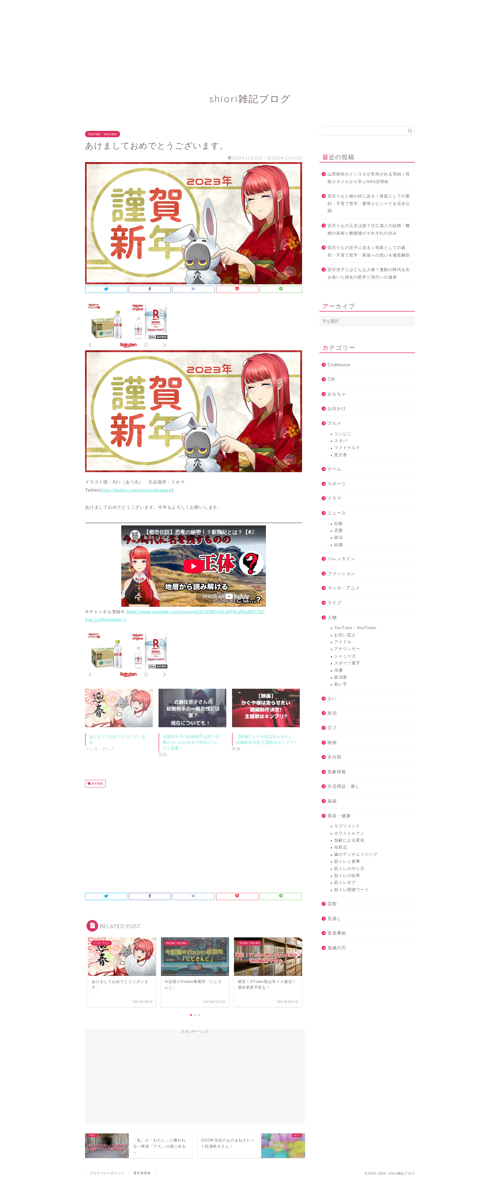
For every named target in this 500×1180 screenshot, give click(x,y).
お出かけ (337, 408)
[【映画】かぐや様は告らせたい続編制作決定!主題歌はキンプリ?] (266, 708)
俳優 (338, 670)
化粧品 (340, 847)
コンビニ (343, 434)
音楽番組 (337, 932)
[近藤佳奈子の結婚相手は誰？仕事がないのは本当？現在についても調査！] (192, 708)
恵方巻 (340, 455)
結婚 (338, 545)
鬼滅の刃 (337, 947)
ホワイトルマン (349, 833)
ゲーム (334, 468)
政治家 (340, 677)
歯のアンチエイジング (356, 854)
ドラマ (334, 498)
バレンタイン (341, 558)
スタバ (340, 441)
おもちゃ (337, 393)
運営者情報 (142, 1173)
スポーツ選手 (347, 663)
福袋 (332, 800)
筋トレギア (345, 882)
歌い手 (340, 684)
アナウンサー (347, 649)
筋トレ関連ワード (351, 890)
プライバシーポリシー (107, 1173)
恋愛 (338, 530)
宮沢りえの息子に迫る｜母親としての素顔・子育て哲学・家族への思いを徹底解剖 (369, 251)
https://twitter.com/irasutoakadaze (136, 490)
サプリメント (347, 826)
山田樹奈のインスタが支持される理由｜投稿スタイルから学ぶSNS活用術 (369, 178)
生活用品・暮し (344, 786)
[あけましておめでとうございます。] (119, 708)
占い (332, 698)
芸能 (332, 903)
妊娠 (338, 523)
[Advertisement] (173, 40)
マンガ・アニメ (344, 587)
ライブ (334, 602)
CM (331, 379)
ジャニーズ (345, 656)
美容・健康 (339, 815)
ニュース (337, 512)
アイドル (343, 642)
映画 (332, 742)
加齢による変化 (349, 840)
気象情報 (337, 771)
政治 (338, 537)
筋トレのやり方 (349, 868)
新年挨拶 (97, 783)
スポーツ (337, 483)
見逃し (334, 918)
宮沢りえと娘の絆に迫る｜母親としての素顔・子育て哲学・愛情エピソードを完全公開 (369, 203)
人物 (332, 617)
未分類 (334, 756)
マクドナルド (347, 448)
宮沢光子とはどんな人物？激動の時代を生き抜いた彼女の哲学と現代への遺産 (369, 273)
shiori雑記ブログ (250, 99)
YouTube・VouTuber (102, 134)
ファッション (341, 573)
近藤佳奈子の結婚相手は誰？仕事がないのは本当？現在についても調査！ (191, 742)
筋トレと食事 (347, 861)
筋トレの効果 (347, 875)
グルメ (334, 423)
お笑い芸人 (345, 635)
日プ (332, 727)
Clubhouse (339, 364)
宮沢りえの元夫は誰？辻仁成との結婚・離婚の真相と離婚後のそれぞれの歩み (369, 229)
